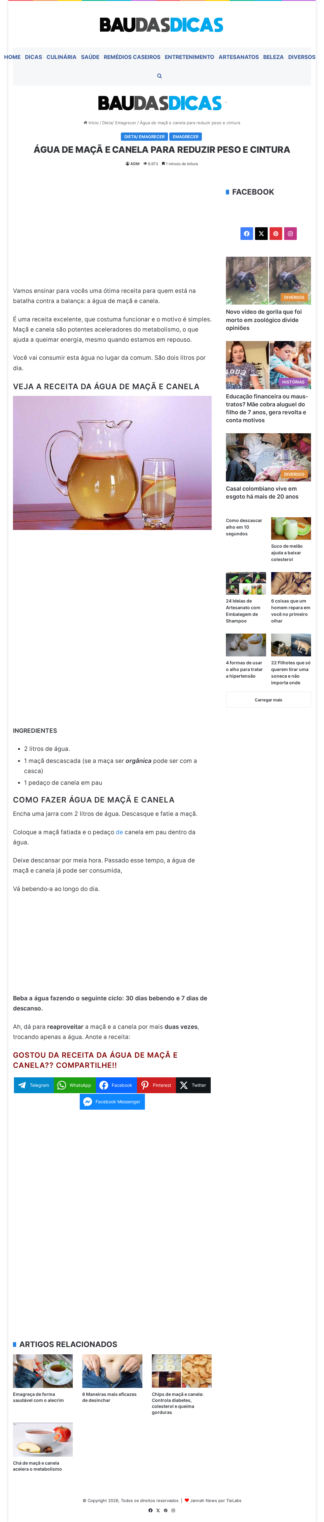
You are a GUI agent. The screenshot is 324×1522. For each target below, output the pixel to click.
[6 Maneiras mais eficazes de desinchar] (112, 1371)
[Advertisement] (112, 233)
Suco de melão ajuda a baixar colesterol (287, 552)
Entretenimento (189, 57)
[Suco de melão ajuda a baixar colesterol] (291, 528)
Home (12, 57)
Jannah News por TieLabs (215, 1500)
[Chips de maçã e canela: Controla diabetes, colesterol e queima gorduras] (182, 1371)
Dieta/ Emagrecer (119, 122)
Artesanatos (239, 57)
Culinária (62, 57)
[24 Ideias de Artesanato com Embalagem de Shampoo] (246, 583)
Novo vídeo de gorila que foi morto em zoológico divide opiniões (264, 319)
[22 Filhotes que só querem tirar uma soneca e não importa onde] (291, 645)
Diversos (301, 57)
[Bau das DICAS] (162, 24)
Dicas (33, 57)
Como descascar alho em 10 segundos (244, 527)
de (120, 832)
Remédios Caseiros (132, 57)
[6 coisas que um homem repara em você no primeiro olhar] (291, 583)
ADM (135, 163)
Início (93, 122)
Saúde (90, 57)
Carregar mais (268, 699)
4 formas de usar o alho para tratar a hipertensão (244, 669)
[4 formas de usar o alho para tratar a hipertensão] (246, 645)
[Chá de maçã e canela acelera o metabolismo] (43, 1440)
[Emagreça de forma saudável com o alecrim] (43, 1371)
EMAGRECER (185, 136)
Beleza (273, 57)
